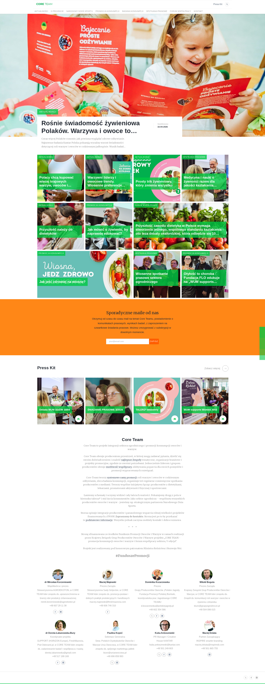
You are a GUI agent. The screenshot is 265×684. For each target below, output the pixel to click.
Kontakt (198, 11)
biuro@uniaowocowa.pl (115, 653)
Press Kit (217, 4)
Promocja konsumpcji (107, 11)
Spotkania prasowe (156, 11)
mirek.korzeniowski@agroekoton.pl (58, 602)
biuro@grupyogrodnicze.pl (207, 606)
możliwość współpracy (119, 466)
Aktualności (41, 11)
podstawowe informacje (99, 520)
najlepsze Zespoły (131, 459)
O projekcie (57, 11)
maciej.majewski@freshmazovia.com (108, 602)
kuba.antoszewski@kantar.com (164, 645)
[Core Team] (44, 6)
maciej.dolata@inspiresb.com (209, 645)
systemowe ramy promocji (122, 477)
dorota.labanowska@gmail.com (60, 653)
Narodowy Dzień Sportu (79, 11)
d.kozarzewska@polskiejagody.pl (157, 606)
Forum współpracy (180, 11)
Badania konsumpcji (132, 11)
